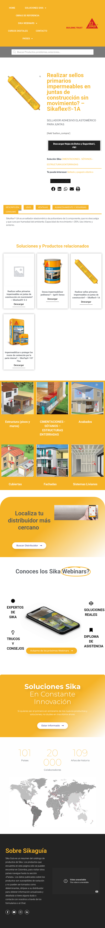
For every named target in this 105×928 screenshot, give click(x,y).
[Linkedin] (27, 912)
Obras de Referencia (27, 15)
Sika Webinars (26, 23)
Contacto (41, 31)
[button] (53, 189)
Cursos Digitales (18, 31)
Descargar (19, 304)
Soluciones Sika (34, 8)
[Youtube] (14, 912)
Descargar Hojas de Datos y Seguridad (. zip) (74, 145)
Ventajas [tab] (43, 207)
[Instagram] (20, 912)
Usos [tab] (28, 207)
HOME (12, 8)
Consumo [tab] (11, 212)
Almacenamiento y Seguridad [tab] (70, 207)
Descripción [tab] (12, 207)
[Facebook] (7, 912)
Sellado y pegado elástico (80, 172)
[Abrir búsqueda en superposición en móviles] (52, 52)
